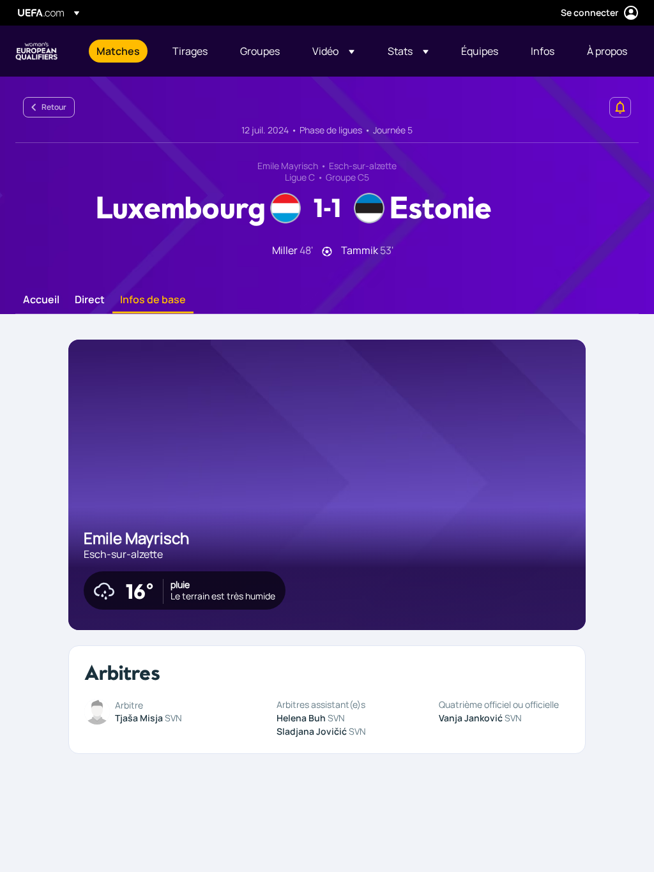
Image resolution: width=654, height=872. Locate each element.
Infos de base (153, 300)
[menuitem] (118, 51)
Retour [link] (54, 106)
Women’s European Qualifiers (36, 51)
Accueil (41, 300)
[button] (333, 51)
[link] (118, 51)
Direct (90, 300)
